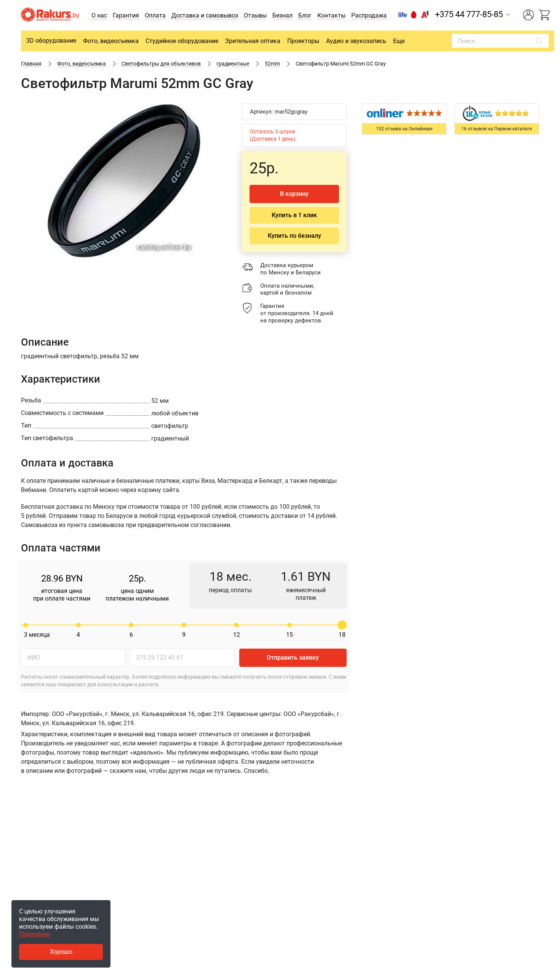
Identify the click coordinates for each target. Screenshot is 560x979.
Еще (399, 41)
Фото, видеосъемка (111, 41)
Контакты (331, 15)
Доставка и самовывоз (204, 15)
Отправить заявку (293, 657)
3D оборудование (51, 40)
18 (342, 634)
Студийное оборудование (182, 41)
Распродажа (369, 15)
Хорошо (61, 951)
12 (236, 634)
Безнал (282, 15)
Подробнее (34, 934)
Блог (305, 15)
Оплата (155, 15)
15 (289, 634)
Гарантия (126, 15)
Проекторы (303, 41)
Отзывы (255, 15)
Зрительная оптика (252, 41)
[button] (220, 110)
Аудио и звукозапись (356, 41)
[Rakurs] (50, 15)
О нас (99, 15)
